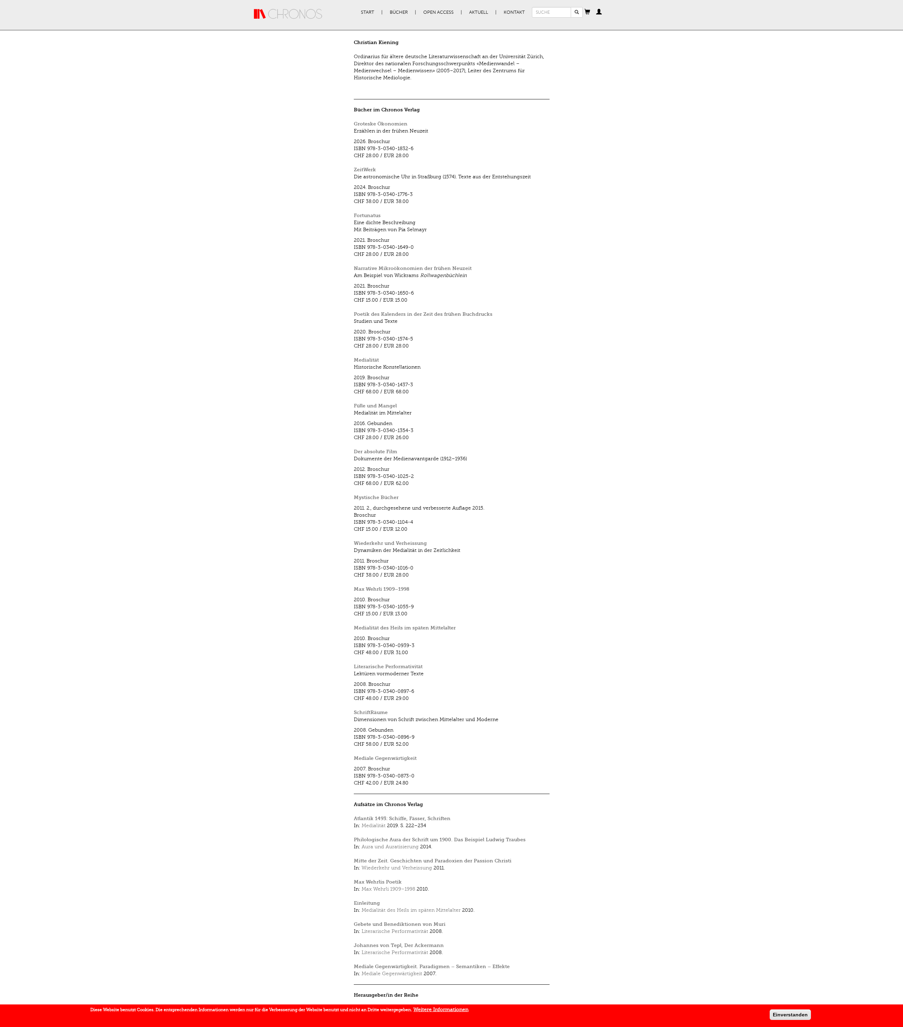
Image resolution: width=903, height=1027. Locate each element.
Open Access (438, 12)
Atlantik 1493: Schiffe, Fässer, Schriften (402, 819)
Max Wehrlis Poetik (378, 882)
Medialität (366, 360)
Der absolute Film (375, 452)
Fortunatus (367, 216)
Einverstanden (790, 1014)
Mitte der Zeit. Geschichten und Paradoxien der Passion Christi (432, 861)
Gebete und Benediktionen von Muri (400, 924)
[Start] (288, 14)
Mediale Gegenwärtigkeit (385, 758)
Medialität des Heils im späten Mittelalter (405, 628)
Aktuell (478, 12)
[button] (587, 12)
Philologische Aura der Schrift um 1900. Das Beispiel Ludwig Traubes (440, 840)
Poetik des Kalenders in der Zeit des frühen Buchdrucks (423, 314)
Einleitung (367, 903)
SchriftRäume (371, 712)
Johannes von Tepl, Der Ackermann (399, 945)
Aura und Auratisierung (390, 846)
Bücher (399, 12)
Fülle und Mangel (375, 406)
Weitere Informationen (440, 1009)
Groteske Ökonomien (380, 124)
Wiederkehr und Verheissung (390, 543)
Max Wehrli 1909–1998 (381, 589)
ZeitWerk (365, 170)
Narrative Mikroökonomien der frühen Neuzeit (413, 268)
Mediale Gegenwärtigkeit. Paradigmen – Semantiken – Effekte (432, 967)
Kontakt (514, 12)
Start (367, 12)
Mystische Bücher (376, 497)
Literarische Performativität (388, 667)
